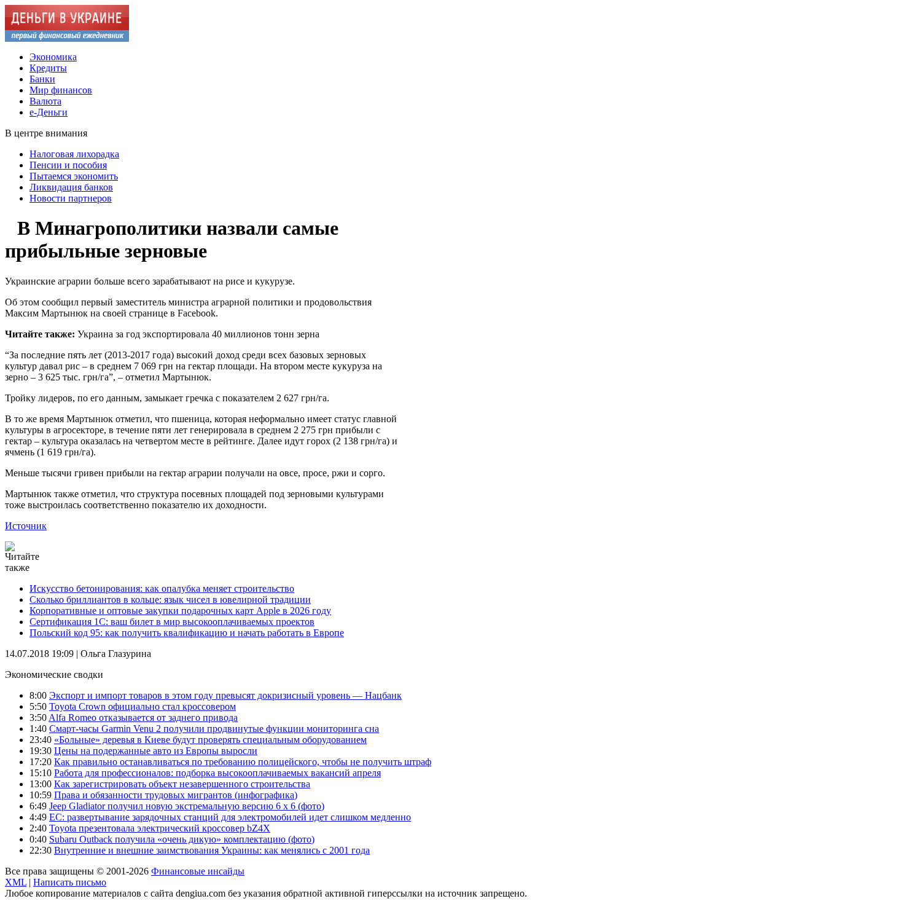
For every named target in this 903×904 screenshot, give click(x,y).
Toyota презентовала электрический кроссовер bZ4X (159, 828)
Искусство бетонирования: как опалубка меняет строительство (161, 588)
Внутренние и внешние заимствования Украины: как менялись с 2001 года (212, 850)
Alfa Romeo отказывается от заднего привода (143, 717)
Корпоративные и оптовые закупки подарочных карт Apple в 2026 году (180, 610)
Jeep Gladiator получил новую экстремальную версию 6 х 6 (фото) (186, 806)
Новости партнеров (70, 198)
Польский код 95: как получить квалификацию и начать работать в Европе (186, 632)
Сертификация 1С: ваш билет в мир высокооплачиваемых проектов (172, 621)
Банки (42, 79)
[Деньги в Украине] (67, 38)
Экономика (53, 57)
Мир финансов (60, 90)
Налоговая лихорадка (74, 154)
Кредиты (48, 68)
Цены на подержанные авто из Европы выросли (155, 750)
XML (15, 882)
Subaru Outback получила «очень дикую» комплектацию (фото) (182, 839)
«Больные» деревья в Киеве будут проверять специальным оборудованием (210, 739)
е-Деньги (48, 112)
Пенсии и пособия (68, 165)
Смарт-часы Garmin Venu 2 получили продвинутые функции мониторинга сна (214, 728)
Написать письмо (69, 882)
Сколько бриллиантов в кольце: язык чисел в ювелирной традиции (170, 599)
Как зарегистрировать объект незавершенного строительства (182, 784)
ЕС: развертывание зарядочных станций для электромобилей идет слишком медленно (230, 817)
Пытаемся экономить (73, 176)
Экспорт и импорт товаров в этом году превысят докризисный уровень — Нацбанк (225, 695)
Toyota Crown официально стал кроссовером (142, 706)
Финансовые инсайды (197, 871)
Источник (26, 526)
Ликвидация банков (71, 187)
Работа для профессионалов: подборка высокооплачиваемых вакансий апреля (217, 773)
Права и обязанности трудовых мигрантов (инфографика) (175, 795)
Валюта (45, 101)
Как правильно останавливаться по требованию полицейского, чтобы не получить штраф (242, 762)
